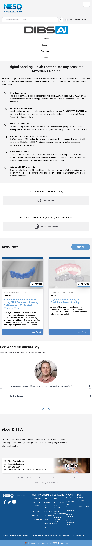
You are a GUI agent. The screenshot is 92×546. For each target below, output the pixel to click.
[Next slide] (48, 409)
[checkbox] (66, 20)
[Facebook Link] (67, 465)
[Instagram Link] (76, 465)
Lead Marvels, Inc (44, 543)
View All (80, 247)
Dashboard (64, 543)
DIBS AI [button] (7, 295)
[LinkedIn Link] (72, 465)
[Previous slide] (43, 409)
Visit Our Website (16, 461)
